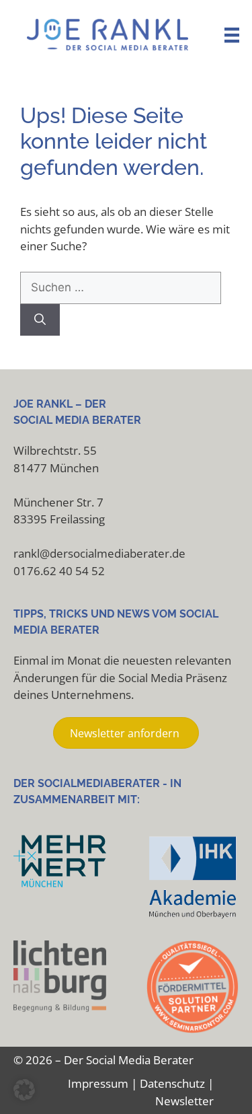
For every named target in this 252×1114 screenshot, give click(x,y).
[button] (24, 1090)
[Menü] (232, 34)
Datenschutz (172, 1083)
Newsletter (184, 1101)
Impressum (98, 1083)
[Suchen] (40, 320)
